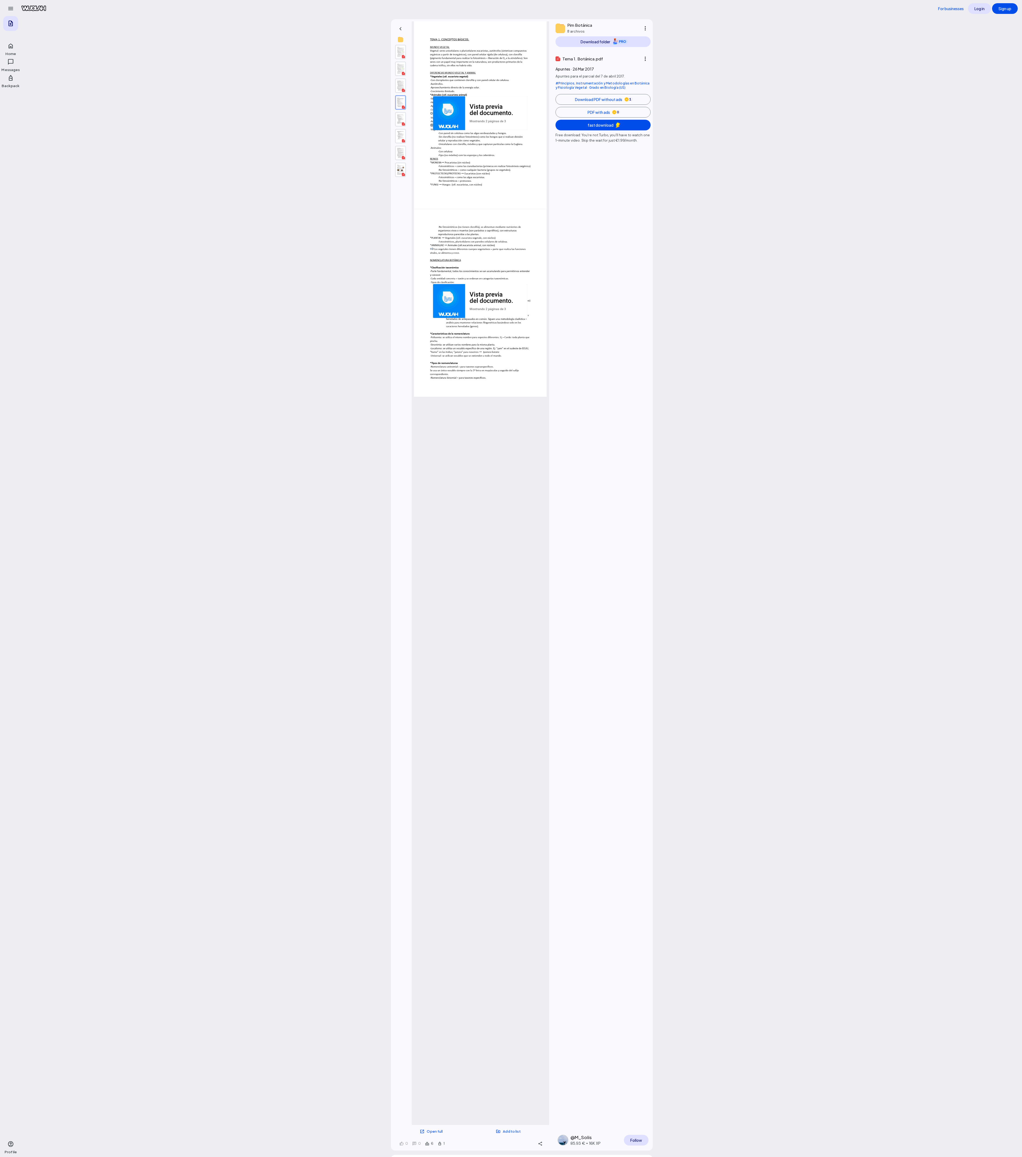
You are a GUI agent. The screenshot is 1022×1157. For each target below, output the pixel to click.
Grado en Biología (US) (607, 88)
